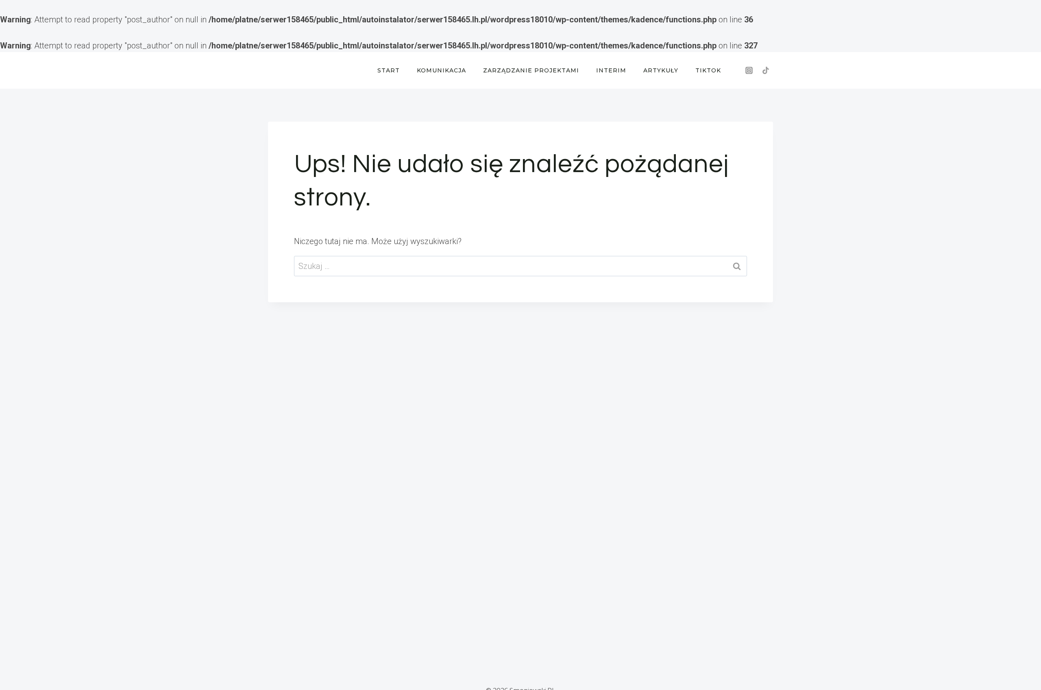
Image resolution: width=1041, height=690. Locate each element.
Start (388, 70)
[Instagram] (749, 70)
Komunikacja (441, 70)
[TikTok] (765, 70)
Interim (611, 70)
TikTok (708, 70)
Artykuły (660, 70)
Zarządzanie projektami (531, 70)
